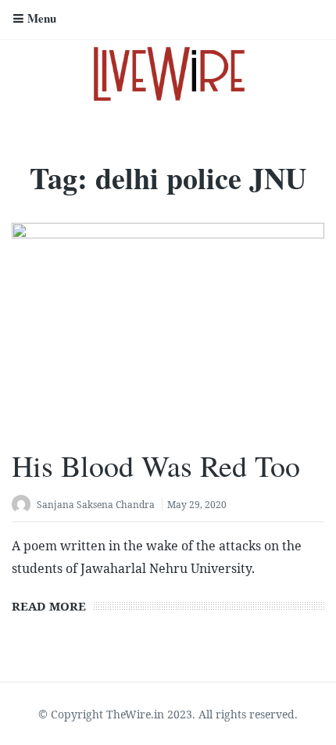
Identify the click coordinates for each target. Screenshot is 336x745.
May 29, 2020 (197, 504)
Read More (49, 606)
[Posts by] (24, 506)
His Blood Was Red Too (156, 465)
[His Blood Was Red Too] (168, 327)
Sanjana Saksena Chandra (96, 504)
